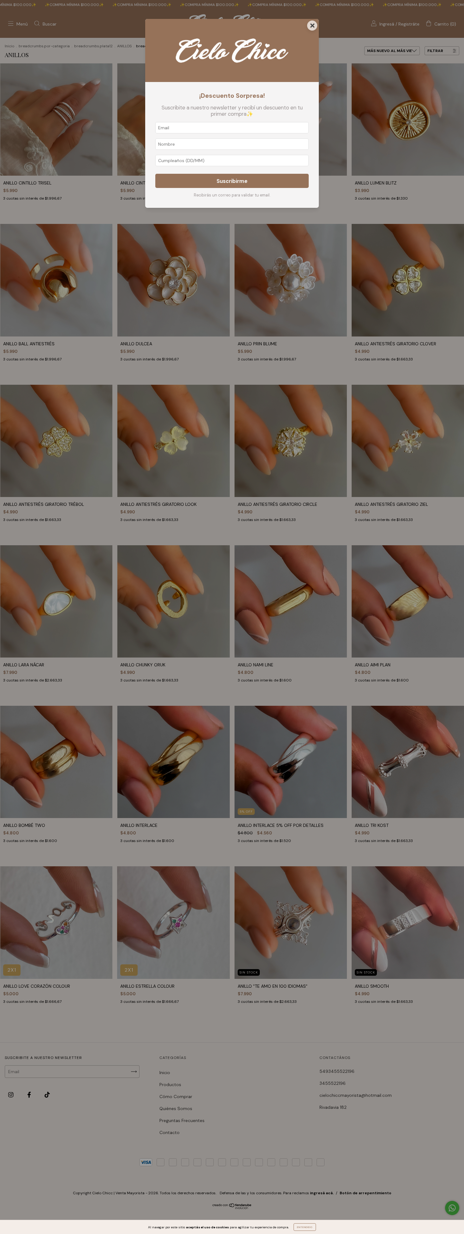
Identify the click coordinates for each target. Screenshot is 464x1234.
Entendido (304, 1227)
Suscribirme (232, 181)
